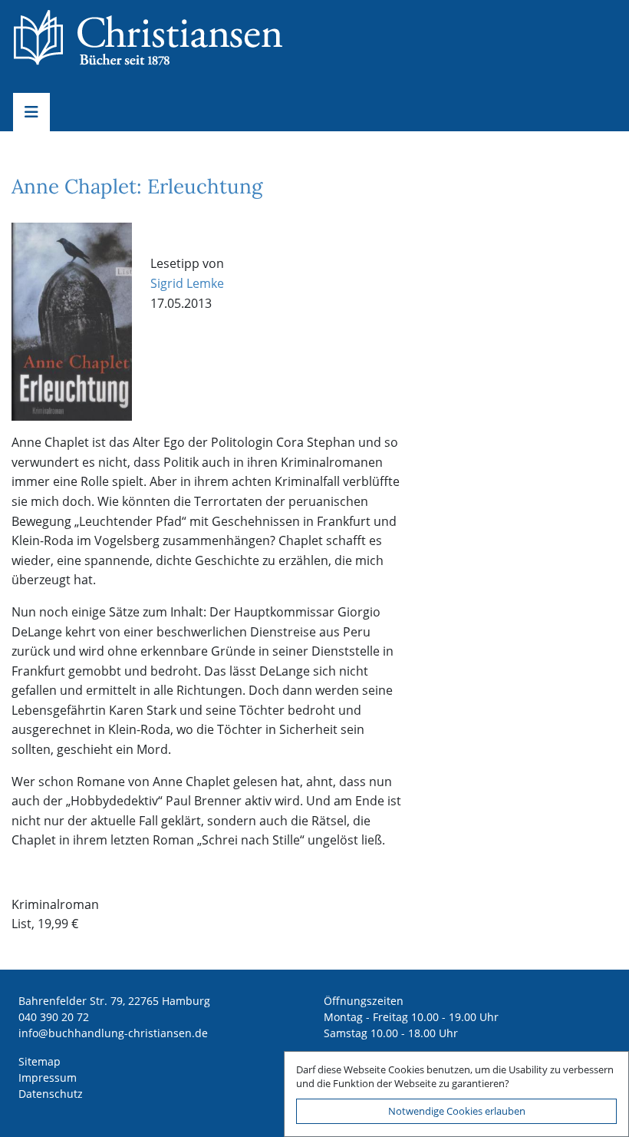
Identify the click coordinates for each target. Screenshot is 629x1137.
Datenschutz (50, 1093)
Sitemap (39, 1061)
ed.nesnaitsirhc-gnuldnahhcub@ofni (113, 1033)
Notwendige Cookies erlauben (456, 1111)
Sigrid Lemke (187, 283)
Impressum (47, 1077)
